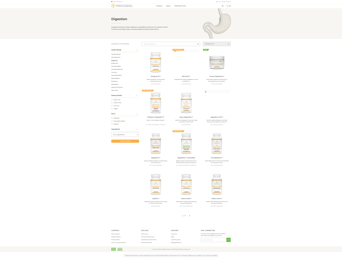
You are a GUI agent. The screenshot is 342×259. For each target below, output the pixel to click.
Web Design (175, 249)
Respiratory (115, 84)
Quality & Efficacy (116, 236)
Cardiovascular (116, 54)
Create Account (226, 1)
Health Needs (116, 50)
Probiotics (114, 81)
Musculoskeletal (116, 75)
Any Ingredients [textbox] (119, 135)
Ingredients (115, 129)
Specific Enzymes (117, 87)
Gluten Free (117, 102)
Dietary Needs (116, 95)
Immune (114, 72)
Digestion (114, 60)
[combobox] (125, 134)
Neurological (115, 78)
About (168, 6)
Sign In (218, 1)
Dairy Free (117, 100)
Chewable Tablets (119, 121)
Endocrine (114, 63)
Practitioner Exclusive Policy (148, 239)
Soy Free (116, 106)
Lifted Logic (187, 249)
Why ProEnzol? (115, 234)
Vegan (116, 108)
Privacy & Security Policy (147, 236)
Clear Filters (125, 141)
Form (113, 114)
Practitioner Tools (180, 6)
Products (159, 6)
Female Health (116, 66)
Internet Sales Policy (146, 242)
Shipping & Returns (176, 242)
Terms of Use (144, 234)
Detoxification (115, 57)
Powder (116, 124)
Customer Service (176, 239)
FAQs (172, 236)
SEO (181, 249)
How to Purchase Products (118, 242)
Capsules (116, 118)
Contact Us (174, 234)
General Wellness (116, 69)
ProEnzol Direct (115, 239)
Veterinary (114, 90)
